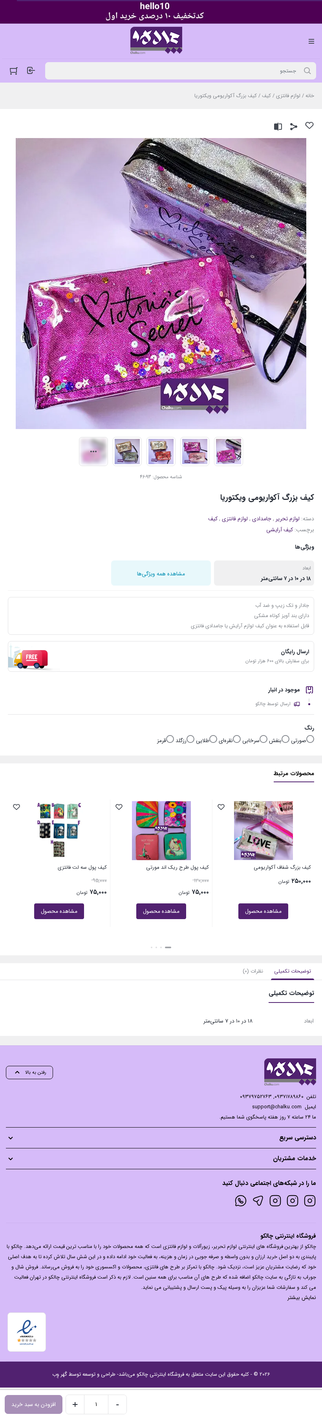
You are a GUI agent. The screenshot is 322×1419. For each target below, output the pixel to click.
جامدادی (261, 518)
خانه (310, 96)
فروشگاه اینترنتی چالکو (160, 1374)
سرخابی (251, 740)
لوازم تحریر (288, 518)
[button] (168, 947)
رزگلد (181, 740)
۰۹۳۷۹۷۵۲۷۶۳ (256, 1097)
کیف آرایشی (279, 529)
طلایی (202, 740)
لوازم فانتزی (288, 96)
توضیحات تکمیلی (292, 971)
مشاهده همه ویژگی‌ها (161, 573)
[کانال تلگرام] (258, 1200)
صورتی (298, 740)
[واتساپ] (240, 1200)
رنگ (309, 728)
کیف (266, 96)
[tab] (292, 971)
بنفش (275, 740)
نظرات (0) (253, 971)
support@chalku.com (277, 1107)
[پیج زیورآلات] (310, 1200)
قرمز (161, 740)
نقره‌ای (226, 740)
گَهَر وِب (59, 1374)
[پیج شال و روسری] (275, 1200)
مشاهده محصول (263, 911)
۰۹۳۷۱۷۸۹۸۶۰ (289, 1097)
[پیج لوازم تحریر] (292, 1200)
